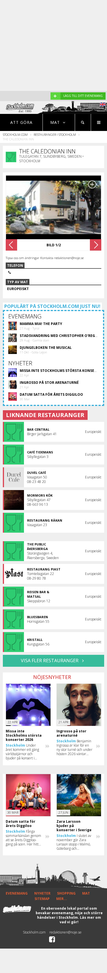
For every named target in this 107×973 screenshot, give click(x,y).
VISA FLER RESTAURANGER (50, 660)
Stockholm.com (15, 134)
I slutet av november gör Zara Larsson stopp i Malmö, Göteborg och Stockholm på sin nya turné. (73, 842)
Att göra (21, 122)
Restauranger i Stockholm (55, 134)
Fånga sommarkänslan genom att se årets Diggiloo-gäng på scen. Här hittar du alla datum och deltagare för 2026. (24, 837)
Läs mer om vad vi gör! (80, 919)
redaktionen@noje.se (65, 932)
